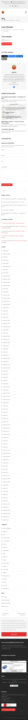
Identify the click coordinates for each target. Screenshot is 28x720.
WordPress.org (4, 606)
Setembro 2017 (6, 434)
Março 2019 (5, 383)
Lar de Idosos (6, 563)
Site (2, 161)
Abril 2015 (5, 497)
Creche (4, 544)
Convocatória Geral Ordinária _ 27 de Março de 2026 (14, 199)
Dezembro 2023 (6, 279)
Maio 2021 (5, 333)
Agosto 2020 (6, 345)
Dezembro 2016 (6, 453)
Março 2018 (5, 418)
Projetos (5, 572)
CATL (4, 534)
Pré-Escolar (5, 569)
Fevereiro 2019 (6, 387)
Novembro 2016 (6, 456)
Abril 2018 (5, 415)
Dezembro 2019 (6, 364)
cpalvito (5, 223)
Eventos (22, 29)
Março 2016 (5, 472)
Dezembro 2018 (6, 393)
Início (2, 20)
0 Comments (5, 31)
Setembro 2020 (6, 342)
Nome (3, 149)
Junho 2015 (5, 491)
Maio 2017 (5, 444)
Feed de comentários (6, 603)
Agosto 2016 (6, 459)
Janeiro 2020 (6, 361)
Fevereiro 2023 (6, 295)
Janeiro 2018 (6, 421)
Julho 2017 (5, 440)
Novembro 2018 (6, 396)
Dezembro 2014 (6, 510)
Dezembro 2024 (6, 266)
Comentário (4, 167)
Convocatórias (6, 541)
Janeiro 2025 (6, 263)
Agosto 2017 (6, 437)
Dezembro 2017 (6, 424)
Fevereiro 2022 (6, 320)
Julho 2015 (5, 488)
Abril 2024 (5, 269)
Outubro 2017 (6, 431)
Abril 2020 (5, 352)
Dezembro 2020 (6, 336)
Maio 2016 (5, 466)
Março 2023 (5, 291)
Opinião (5, 566)
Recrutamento (6, 575)
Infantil (4, 560)
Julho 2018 (5, 406)
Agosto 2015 (6, 485)
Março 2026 (5, 250)
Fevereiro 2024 (6, 276)
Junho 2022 (5, 314)
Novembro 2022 (6, 298)
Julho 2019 (5, 371)
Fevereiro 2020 (6, 358)
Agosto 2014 (6, 520)
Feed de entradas (5, 600)
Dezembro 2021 (6, 323)
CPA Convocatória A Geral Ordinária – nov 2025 (13, 202)
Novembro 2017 (6, 428)
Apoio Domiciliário (7, 528)
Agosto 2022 (6, 307)
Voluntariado (6, 588)
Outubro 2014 (6, 516)
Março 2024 (5, 272)
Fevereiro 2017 (6, 450)
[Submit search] (25, 190)
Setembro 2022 (6, 304)
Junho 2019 (5, 374)
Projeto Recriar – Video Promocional (16, 223)
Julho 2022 (5, 311)
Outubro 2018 (6, 399)
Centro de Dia (6, 537)
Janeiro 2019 (6, 390)
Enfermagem (6, 550)
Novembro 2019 (6, 368)
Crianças (5, 547)
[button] (26, 12)
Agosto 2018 (6, 402)
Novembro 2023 (6, 282)
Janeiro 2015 (6, 507)
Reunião (5, 579)
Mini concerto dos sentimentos (19, 614)
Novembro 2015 (6, 482)
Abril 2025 (5, 257)
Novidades (7, 20)
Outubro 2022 (6, 301)
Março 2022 (5, 317)
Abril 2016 (5, 469)
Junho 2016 (5, 463)
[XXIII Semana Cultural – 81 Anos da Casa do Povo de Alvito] (14, 111)
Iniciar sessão (4, 597)
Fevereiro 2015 (6, 504)
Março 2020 (5, 355)
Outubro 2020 (6, 339)
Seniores (5, 585)
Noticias (11, 20)
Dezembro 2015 (6, 478)
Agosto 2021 (6, 329)
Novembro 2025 (6, 254)
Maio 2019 (5, 377)
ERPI (4, 553)
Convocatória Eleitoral (5, 614)
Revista (4, 582)
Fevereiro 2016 (6, 475)
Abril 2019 (5, 380)
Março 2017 (5, 447)
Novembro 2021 (6, 326)
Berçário (5, 531)
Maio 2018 (5, 412)
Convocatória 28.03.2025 (7, 129)
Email (3, 155)
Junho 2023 (5, 288)
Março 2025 (5, 260)
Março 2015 (5, 501)
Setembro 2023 (6, 285)
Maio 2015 (5, 494)
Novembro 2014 (6, 513)
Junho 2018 (5, 409)
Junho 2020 (5, 349)
